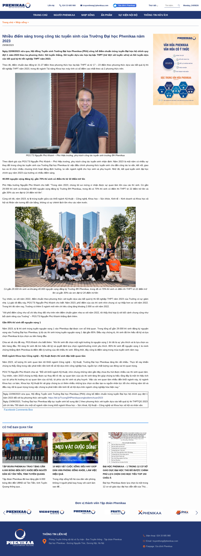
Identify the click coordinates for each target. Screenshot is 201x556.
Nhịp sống (88, 15)
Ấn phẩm (106, 15)
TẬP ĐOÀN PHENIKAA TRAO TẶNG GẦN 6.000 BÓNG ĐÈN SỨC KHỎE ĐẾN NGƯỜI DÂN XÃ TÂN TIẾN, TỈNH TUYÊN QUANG (24, 470)
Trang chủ (40, 15)
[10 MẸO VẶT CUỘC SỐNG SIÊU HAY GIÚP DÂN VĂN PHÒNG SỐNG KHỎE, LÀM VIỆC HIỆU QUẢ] (75, 447)
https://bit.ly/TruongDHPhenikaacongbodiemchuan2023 (75, 397)
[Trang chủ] (16, 5)
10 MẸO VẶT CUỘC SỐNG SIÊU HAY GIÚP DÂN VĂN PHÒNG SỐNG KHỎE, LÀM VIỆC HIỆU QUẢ (75, 470)
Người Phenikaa (64, 15)
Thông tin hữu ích (156, 15)
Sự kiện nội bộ (128, 15)
